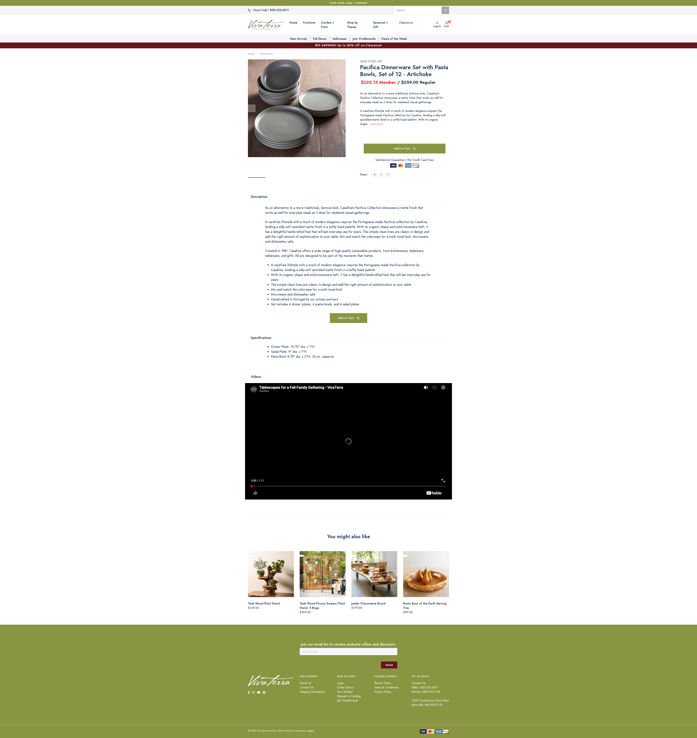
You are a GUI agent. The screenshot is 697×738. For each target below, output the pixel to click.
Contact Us (307, 688)
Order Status (345, 688)
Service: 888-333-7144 (426, 692)
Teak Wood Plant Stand (264, 603)
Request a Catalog (349, 696)
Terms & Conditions (386, 688)
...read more (375, 124)
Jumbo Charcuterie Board (368, 603)
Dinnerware (266, 54)
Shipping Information (312, 692)
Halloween (340, 39)
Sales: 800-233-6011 (425, 688)
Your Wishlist (345, 692)
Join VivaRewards (364, 39)
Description (259, 196)
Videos (256, 376)
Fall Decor (320, 39)
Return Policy (382, 683)
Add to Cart (402, 148)
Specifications (261, 337)
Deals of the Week (394, 39)
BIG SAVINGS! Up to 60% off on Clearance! (348, 45)
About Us (305, 683)
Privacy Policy (382, 692)
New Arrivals (298, 39)
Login (340, 683)
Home (251, 54)
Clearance (406, 23)
